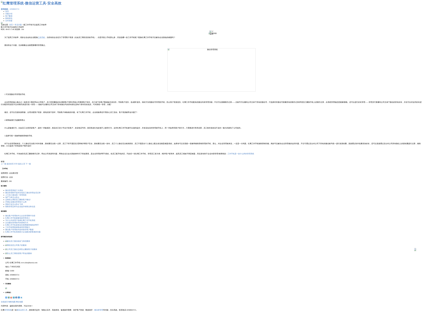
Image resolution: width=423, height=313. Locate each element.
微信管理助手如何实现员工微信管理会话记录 (23, 193)
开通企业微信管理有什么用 (15, 202)
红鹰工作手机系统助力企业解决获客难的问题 (23, 232)
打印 (16, 164)
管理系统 (7, 310)
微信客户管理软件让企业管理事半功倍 (20, 216)
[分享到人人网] (19, 297)
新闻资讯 (8, 18)
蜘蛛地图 (11, 302)
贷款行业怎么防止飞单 (14, 204)
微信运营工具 (22, 310)
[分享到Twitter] (21, 297)
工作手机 (41, 37)
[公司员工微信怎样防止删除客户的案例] (21, 249)
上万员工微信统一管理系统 (15, 195)
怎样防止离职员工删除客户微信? (18, 200)
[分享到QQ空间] (9, 297)
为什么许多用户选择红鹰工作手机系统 (20, 220)
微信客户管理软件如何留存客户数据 (19, 230)
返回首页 (10, 164)
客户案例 (8, 16)
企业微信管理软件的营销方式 (16, 223)
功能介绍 (8, 14)
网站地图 (19, 302)
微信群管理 (98, 310)
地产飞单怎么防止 (12, 197)
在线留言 (4, 302)
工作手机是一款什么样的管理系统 (241, 154)
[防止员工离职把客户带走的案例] (18, 253)
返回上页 (21, 164)
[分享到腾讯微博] (14, 297)
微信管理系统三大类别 (14, 190)
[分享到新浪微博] (11, 297)
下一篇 (28, 164)
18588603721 (10, 9)
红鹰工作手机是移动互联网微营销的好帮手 (22, 225)
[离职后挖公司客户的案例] (15, 245)
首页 (7, 11)
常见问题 (18, 25)
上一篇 (3, 164)
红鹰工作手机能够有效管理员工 (17, 218)
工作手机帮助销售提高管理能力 (17, 227)
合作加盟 (8, 21)
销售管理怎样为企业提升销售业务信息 (20, 206)
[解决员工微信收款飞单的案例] (17, 241)
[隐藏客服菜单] (415, 243)
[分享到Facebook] (16, 297)
